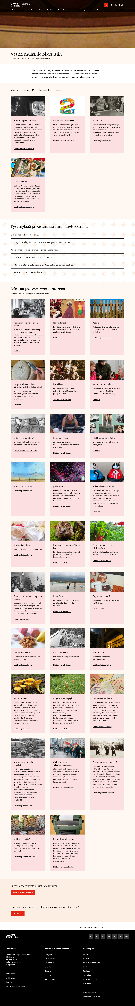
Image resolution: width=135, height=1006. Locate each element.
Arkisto (13, 10)
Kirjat (41, 10)
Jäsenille (48, 971)
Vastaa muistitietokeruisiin (40, 58)
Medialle (48, 967)
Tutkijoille (48, 954)
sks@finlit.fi (10, 965)
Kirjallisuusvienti (53, 10)
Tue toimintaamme (104, 10)
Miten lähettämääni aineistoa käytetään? (28, 272)
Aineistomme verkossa (71, 10)
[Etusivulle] (12, 938)
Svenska (114, 5)
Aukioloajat (10, 978)
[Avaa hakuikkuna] (106, 5)
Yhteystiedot (11, 974)
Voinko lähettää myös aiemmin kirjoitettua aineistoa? (34, 250)
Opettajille (48, 975)
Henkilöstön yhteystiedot (15, 986)
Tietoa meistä (119, 10)
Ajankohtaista (88, 10)
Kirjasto (22, 10)
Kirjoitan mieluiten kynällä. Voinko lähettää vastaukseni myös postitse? (42, 265)
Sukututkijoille (50, 979)
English (121, 5)
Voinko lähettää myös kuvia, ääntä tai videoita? (31, 257)
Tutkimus (32, 10)
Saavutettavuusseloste (91, 997)
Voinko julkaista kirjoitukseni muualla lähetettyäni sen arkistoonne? (41, 242)
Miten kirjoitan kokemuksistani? (25, 235)
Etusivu (13, 58)
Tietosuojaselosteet (90, 993)
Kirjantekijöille (50, 959)
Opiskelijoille (49, 963)
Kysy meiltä (10, 982)
